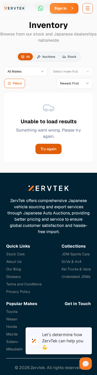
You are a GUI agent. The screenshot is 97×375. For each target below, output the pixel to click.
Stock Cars (15, 254)
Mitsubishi (14, 349)
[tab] (25, 56)
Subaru (12, 341)
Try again (48, 149)
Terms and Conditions (24, 284)
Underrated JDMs (76, 276)
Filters (17, 83)
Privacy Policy (18, 291)
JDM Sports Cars (75, 254)
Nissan (11, 319)
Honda (11, 326)
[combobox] (75, 83)
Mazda (12, 334)
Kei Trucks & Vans (76, 269)
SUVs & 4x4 (71, 261)
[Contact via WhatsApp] (40, 8)
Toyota (12, 311)
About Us (13, 261)
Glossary (13, 276)
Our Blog (13, 269)
